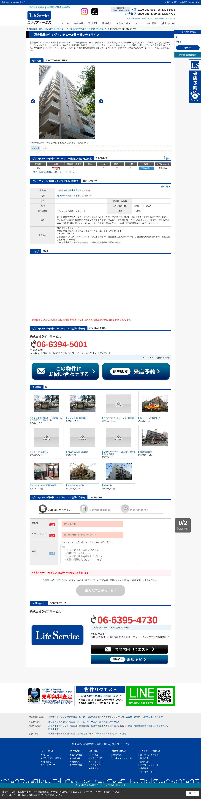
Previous (33, 101)
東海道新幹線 (140, 726)
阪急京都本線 (97, 726)
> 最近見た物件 (133, 18)
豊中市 (160, 717)
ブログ (138, 23)
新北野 (109, 722)
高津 (78, 190)
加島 (65, 722)
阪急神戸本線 (112, 726)
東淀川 (113, 733)
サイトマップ (49, 765)
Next (101, 101)
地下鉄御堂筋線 (55, 726)
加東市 (137, 717)
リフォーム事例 (147, 771)
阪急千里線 (53, 729)
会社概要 (151, 23)
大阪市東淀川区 (70, 717)
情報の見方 (165, 186)
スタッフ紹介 (123, 23)
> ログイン (170, 18)
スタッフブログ (97, 761)
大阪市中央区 (69, 190)
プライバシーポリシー (67, 580)
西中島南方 (82, 733)
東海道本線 (84, 726)
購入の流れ (145, 758)
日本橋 (76, 195)
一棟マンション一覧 (122, 758)
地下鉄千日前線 (64, 195)
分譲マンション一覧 (149, 765)
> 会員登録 (159, 18)
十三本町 (118, 722)
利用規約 (49, 580)
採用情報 (94, 768)
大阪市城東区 (148, 717)
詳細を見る (146, 168)
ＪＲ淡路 (122, 733)
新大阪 (51, 733)
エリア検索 (77, 755)
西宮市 (129, 717)
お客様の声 (95, 765)
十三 (59, 733)
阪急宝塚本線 (71, 726)
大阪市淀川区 (54, 717)
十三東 (94, 722)
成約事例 (144, 768)
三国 (73, 733)
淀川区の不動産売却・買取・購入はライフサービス (100, 744)
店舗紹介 (106, 23)
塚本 (79, 722)
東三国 (72, 722)
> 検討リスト (147, 18)
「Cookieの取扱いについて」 (32, 795)
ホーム (65, 23)
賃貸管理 (117, 755)
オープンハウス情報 (149, 755)
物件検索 (78, 23)
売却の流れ (145, 761)
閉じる (192, 793)
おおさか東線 (126, 726)
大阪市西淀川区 (94, 717)
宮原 (59, 722)
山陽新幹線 (153, 726)
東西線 (164, 726)
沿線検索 (76, 758)
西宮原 (51, 722)
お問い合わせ (168, 23)
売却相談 (92, 23)
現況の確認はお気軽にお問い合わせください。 (54, 172)
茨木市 (121, 717)
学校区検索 (77, 765)
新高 (101, 722)
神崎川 (98, 733)
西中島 (86, 722)
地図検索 (76, 761)
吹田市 (82, 717)
